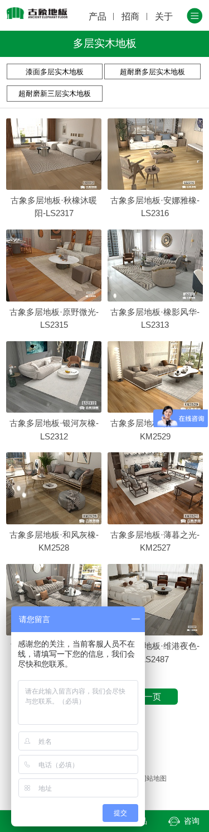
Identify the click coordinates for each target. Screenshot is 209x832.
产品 (97, 16)
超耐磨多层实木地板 (152, 72)
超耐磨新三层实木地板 (54, 93)
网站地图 (153, 778)
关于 (164, 16)
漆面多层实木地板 (55, 72)
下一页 (148, 696)
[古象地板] (37, 13)
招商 (130, 16)
